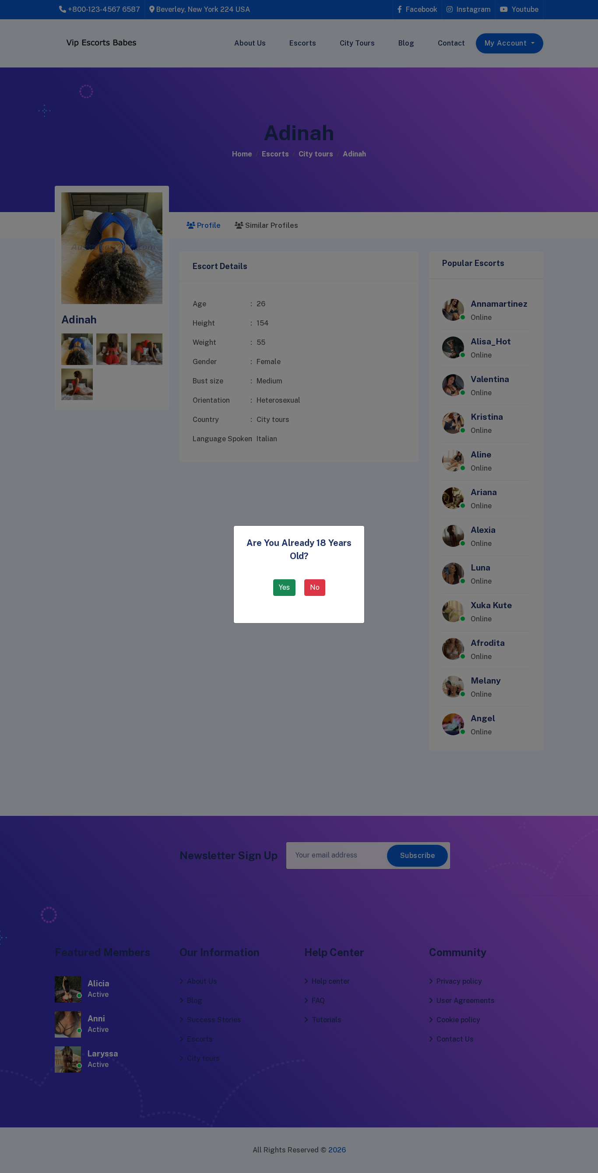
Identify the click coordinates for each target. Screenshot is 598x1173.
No (315, 587)
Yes (284, 587)
